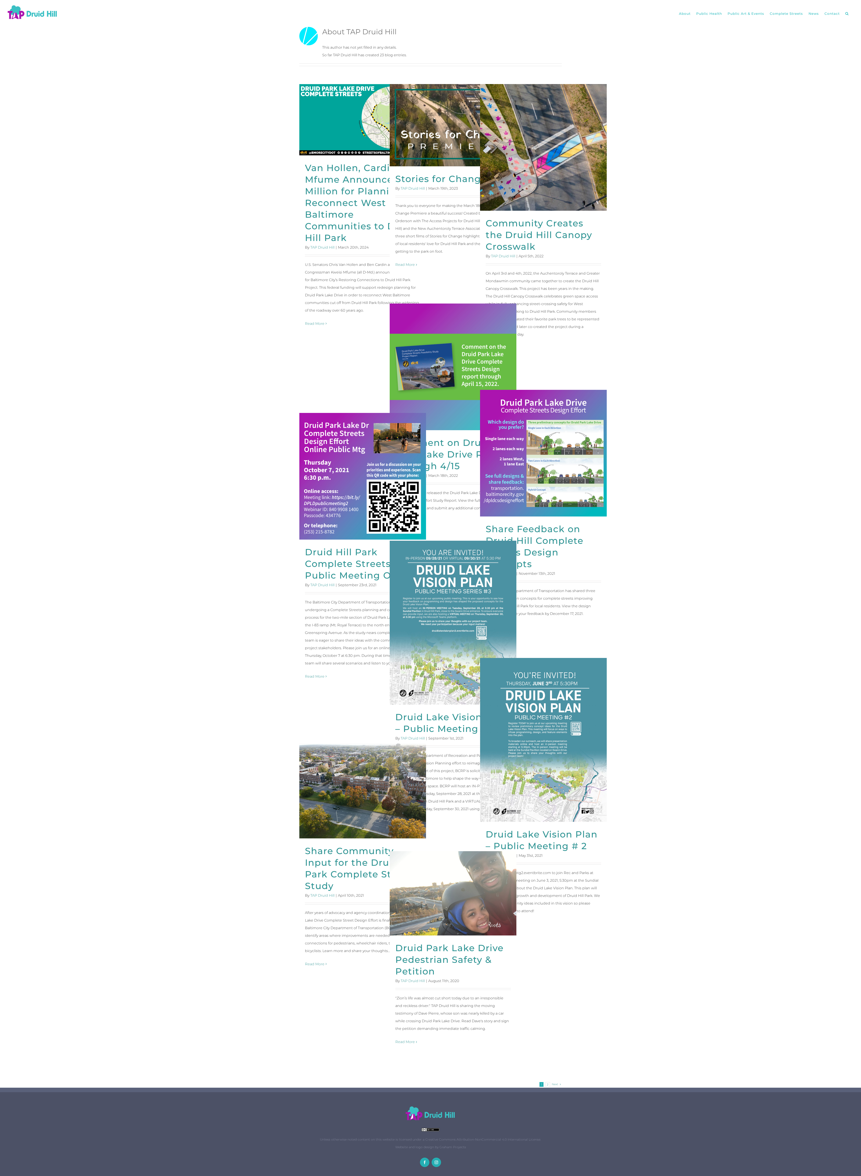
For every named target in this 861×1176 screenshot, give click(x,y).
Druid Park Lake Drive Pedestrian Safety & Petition (453, 893)
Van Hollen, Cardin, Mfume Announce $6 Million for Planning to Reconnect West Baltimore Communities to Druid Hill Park (363, 120)
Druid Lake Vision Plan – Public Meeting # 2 (543, 740)
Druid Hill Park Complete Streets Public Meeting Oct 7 (363, 476)
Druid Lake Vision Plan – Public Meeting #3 (453, 623)
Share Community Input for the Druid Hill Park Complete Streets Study (363, 791)
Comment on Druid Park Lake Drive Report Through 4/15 (453, 367)
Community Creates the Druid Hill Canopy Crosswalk (543, 147)
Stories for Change (453, 125)
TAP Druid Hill (322, 247)
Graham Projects (452, 1147)
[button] (847, 13)
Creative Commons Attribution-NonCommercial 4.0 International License (482, 1139)
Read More (314, 323)
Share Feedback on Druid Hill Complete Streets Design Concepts (543, 453)
